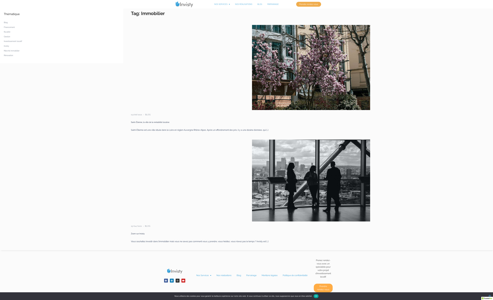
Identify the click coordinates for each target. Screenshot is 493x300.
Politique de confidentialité (295, 275)
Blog (259, 4)
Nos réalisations (243, 4)
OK (316, 296)
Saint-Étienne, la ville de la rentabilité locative (150, 122)
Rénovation (8, 55)
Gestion (7, 37)
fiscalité (7, 32)
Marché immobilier (12, 51)
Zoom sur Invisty (138, 234)
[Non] (490, 296)
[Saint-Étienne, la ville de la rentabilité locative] (311, 67)
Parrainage (273, 4)
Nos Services (220, 4)
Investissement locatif (13, 41)
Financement (9, 27)
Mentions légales (270, 275)
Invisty (6, 46)
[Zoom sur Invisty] (311, 180)
